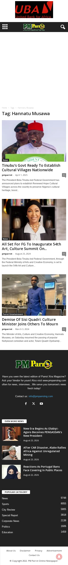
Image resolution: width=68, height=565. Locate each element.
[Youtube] (41, 404)
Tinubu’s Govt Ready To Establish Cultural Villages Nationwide (31, 167)
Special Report (10, 515)
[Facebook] (27, 404)
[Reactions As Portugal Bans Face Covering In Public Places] (11, 472)
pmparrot (7, 175)
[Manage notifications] (59, 557)
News (5, 160)
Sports (5, 504)
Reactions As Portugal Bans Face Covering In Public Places (42, 468)
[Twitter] (34, 404)
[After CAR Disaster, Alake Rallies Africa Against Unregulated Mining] (11, 453)
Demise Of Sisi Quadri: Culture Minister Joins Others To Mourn (30, 321)
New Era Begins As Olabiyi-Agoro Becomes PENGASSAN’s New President (42, 432)
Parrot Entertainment (13, 314)
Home (4, 107)
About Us (10, 550)
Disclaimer (25, 550)
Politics (6, 526)
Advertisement (54, 550)
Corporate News (10, 521)
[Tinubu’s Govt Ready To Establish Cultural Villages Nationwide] (34, 141)
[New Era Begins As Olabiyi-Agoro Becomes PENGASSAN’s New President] (11, 434)
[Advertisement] (34, 68)
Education (7, 532)
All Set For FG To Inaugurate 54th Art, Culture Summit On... (31, 246)
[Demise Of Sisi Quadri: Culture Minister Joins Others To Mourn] (34, 295)
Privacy (38, 550)
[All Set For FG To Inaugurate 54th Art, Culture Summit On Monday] (34, 219)
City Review (8, 509)
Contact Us (34, 555)
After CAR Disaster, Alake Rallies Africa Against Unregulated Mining (44, 451)
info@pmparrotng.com (41, 396)
